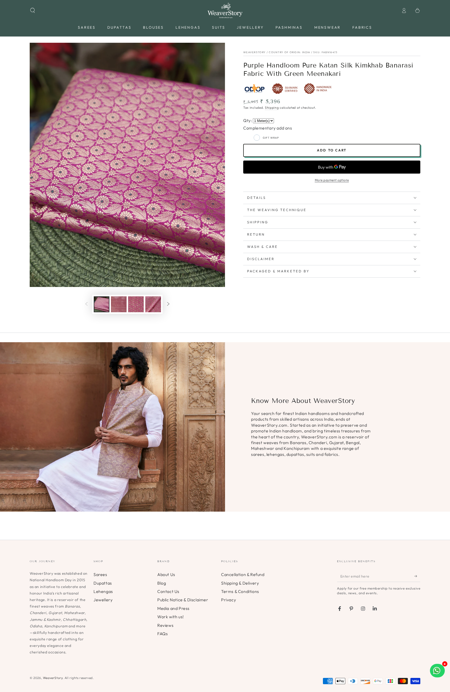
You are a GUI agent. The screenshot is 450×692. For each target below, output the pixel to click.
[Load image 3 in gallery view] (136, 304)
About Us (166, 574)
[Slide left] (86, 304)
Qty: (248, 120)
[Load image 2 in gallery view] (119, 304)
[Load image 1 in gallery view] (101, 304)
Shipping (272, 107)
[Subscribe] (417, 576)
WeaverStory (53, 678)
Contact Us (168, 591)
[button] (32, 10)
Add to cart (332, 150)
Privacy (228, 599)
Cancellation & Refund (243, 574)
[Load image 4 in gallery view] (153, 304)
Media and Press (173, 608)
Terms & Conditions (240, 591)
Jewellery (103, 599)
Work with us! (170, 616)
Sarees (100, 574)
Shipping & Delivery (240, 583)
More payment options (332, 180)
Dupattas (102, 583)
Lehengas (103, 591)
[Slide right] (168, 304)
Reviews (165, 625)
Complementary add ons (267, 128)
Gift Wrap (271, 137)
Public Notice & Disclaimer (182, 599)
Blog (161, 583)
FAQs (162, 633)
